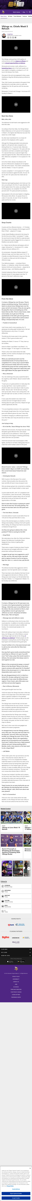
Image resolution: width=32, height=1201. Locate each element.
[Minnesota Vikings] (16, 969)
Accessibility (16, 979)
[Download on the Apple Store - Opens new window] (10, 961)
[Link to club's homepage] (3, 11)
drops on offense (20, 61)
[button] (16, 48)
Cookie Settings (16, 994)
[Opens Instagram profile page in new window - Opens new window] (13, 37)
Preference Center (16, 997)
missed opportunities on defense (15, 63)
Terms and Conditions (16, 989)
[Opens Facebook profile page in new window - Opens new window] (8, 37)
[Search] (27, 12)
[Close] (30, 1168)
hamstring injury (7, 68)
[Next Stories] (28, 868)
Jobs (16, 984)
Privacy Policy (16, 976)
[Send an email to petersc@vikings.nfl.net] (15, 37)
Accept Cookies (16, 1198)
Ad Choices (16, 986)
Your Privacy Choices (16, 992)
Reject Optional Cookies (16, 1193)
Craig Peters (10, 34)
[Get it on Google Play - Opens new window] (21, 962)
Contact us (16, 981)
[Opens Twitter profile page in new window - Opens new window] (11, 37)
